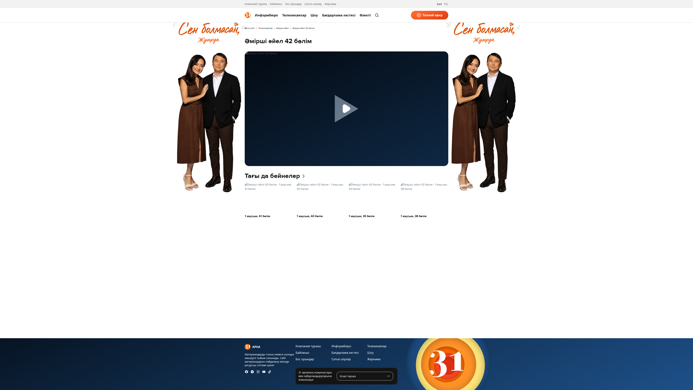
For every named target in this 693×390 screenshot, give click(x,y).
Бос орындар (293, 4)
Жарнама (330, 4)
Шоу (314, 15)
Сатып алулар (313, 4)
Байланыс (276, 4)
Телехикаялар (294, 15)
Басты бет (250, 28)
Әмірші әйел (282, 28)
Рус (446, 4)
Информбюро (266, 15)
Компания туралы (256, 4)
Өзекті (365, 15)
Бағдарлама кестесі (338, 15)
